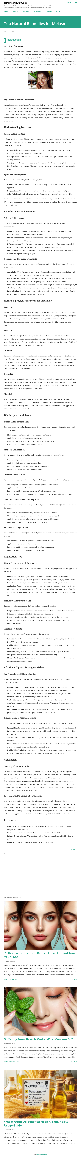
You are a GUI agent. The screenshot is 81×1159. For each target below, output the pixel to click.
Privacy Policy (37, 11)
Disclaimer (49, 11)
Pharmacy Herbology (15, 3)
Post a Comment (14, 979)
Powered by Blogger (41, 1154)
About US (15, 11)
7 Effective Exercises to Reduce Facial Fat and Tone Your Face (40, 955)
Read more (73, 979)
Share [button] (73, 849)
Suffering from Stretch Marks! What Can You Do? (38, 1039)
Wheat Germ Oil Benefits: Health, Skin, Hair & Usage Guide (36, 1123)
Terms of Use (25, 11)
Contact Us (59, 11)
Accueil (6, 11)
